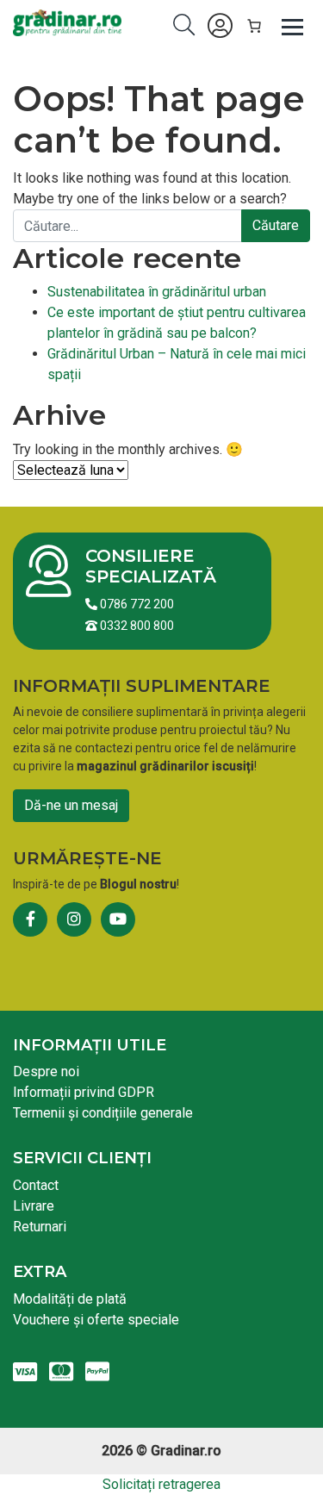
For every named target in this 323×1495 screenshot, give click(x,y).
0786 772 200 (135, 604)
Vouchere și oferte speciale (96, 1319)
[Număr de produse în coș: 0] (254, 26)
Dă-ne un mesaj (71, 805)
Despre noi (46, 1071)
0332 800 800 (135, 625)
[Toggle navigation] (293, 26)
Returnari (39, 1226)
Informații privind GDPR (83, 1092)
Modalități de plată (70, 1299)
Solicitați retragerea (161, 1484)
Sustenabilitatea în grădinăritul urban (156, 291)
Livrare (33, 1206)
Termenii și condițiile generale (103, 1113)
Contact (36, 1185)
